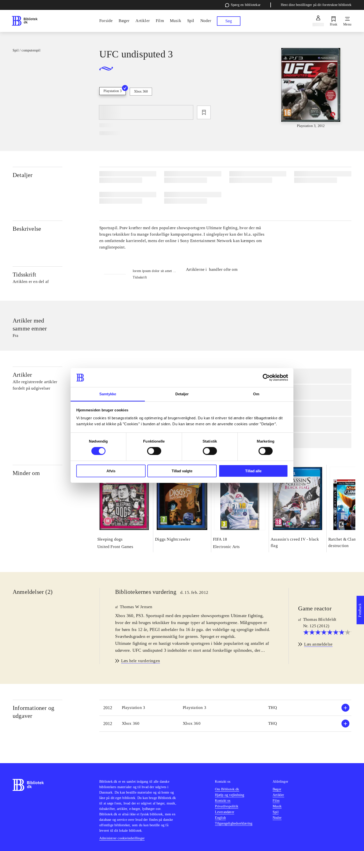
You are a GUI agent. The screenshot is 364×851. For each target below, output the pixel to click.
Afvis (110, 471)
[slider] (310, 88)
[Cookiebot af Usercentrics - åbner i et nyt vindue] (266, 377)
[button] (225, 708)
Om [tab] (256, 394)
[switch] (154, 451)
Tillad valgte (182, 471)
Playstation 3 (113, 91)
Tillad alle (253, 471)
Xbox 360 (141, 91)
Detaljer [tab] (182, 394)
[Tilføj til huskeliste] (204, 112)
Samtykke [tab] (107, 394)
